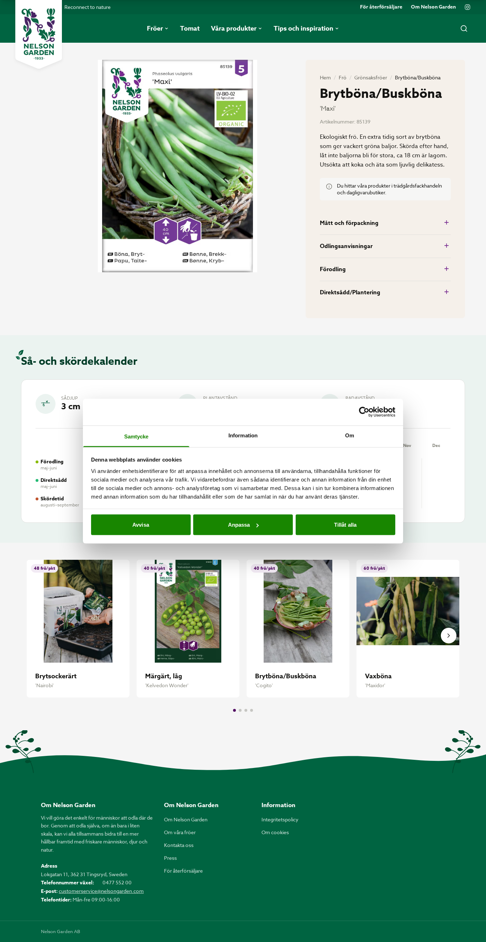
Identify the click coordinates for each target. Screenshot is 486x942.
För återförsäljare (381, 7)
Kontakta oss (179, 845)
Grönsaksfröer (370, 77)
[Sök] (464, 28)
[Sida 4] (251, 710)
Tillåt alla (345, 525)
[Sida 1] (234, 710)
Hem (325, 77)
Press (170, 857)
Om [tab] (349, 435)
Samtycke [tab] (136, 436)
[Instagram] (467, 7)
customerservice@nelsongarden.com (101, 891)
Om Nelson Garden (433, 7)
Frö (343, 77)
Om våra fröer (180, 832)
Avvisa (140, 525)
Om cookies (275, 832)
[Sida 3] (245, 710)
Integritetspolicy (280, 819)
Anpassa (239, 525)
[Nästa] (448, 635)
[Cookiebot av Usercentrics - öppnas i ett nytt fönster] (364, 412)
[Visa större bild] (177, 166)
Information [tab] (243, 435)
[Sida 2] (240, 710)
